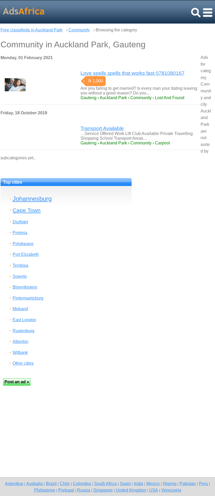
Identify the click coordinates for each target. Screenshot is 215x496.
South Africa (105, 483)
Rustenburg (23, 331)
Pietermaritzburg (28, 298)
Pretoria (20, 232)
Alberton (20, 341)
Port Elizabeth (26, 254)
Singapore (103, 490)
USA (153, 490)
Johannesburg (32, 198)
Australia (34, 483)
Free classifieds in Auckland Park (31, 30)
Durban (20, 221)
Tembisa (20, 265)
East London (24, 320)
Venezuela (171, 490)
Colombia (82, 483)
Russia (83, 490)
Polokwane (23, 243)
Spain (125, 483)
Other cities (23, 363)
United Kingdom (131, 490)
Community (79, 30)
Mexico (153, 483)
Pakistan (188, 483)
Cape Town (27, 210)
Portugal (66, 490)
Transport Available (102, 128)
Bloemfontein (25, 287)
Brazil (51, 483)
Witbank (20, 352)
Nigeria (169, 483)
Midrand (20, 309)
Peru (203, 483)
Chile (65, 483)
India (138, 483)
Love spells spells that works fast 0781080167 (132, 73)
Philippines (44, 490)
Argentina (14, 483)
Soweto (20, 276)
